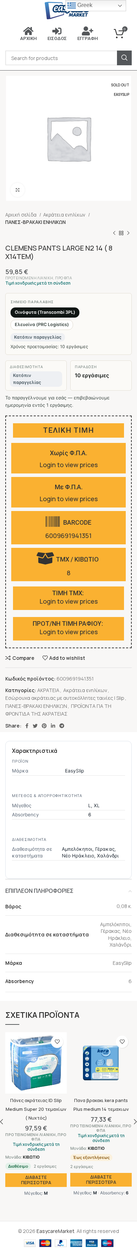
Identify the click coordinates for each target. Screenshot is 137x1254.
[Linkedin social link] (53, 725)
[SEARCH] (124, 58)
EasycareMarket (55, 1231)
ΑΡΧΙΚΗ (28, 38)
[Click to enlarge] (18, 190)
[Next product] (128, 233)
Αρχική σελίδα (21, 215)
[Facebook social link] (27, 725)
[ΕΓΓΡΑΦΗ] (87, 30)
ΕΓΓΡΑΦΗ (87, 38)
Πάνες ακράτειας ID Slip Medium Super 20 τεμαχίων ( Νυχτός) (36, 1109)
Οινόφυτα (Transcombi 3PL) (45, 312)
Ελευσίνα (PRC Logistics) (42, 324)
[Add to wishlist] (57, 1042)
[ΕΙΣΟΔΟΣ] (56, 30)
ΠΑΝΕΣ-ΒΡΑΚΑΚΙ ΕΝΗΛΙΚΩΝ (35, 222)
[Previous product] (114, 233)
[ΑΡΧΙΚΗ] (28, 30)
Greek (84, 5)
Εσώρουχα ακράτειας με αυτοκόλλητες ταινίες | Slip (64, 698)
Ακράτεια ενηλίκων (64, 215)
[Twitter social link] (35, 725)
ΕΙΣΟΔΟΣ (57, 38)
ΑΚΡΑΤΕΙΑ (48, 690)
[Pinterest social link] (44, 725)
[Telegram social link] (61, 725)
